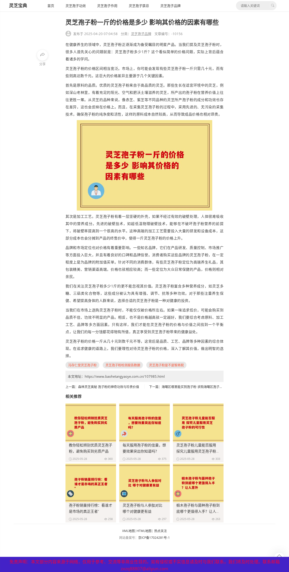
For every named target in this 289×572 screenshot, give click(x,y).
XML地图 (128, 531)
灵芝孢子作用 (107, 5)
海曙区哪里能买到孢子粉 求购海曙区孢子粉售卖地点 (198, 386)
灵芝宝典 (18, 5)
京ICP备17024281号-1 (154, 537)
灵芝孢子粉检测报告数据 (122, 365)
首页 (50, 5)
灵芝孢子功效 (75, 5)
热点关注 (160, 531)
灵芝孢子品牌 (170, 5)
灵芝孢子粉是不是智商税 (166, 365)
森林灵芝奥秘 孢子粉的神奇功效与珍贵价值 (108, 386)
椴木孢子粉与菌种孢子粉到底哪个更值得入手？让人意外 (198, 511)
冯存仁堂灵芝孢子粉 (82, 365)
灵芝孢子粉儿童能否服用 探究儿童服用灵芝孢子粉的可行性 (198, 451)
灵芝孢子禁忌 (139, 5)
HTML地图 (144, 531)
